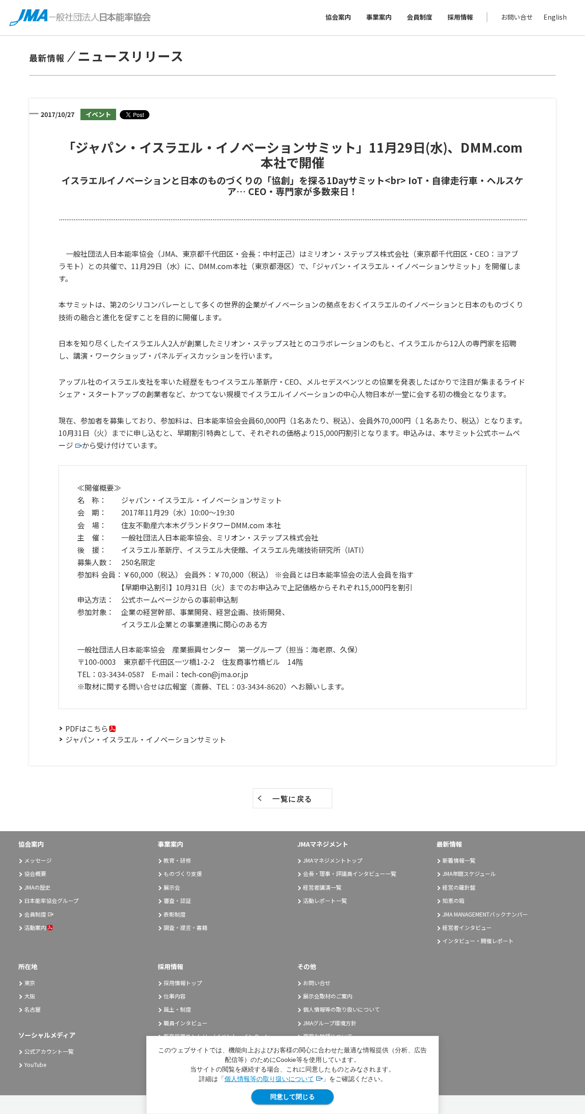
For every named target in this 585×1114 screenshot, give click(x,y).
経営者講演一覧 (322, 887)
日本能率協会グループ (51, 900)
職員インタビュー (185, 1023)
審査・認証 (177, 900)
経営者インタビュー (467, 927)
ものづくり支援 (183, 873)
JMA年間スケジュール (469, 873)
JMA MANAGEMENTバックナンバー (485, 914)
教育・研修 (177, 860)
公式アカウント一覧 (49, 1051)
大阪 (29, 996)
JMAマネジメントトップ (332, 860)
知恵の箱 (453, 900)
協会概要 (35, 873)
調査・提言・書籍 (185, 927)
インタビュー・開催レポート (478, 940)
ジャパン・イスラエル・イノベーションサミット (145, 739)
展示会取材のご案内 (327, 996)
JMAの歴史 (37, 887)
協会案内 (338, 17)
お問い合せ (517, 17)
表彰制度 (175, 914)
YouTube (35, 1064)
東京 (29, 983)
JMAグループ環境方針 (329, 1023)
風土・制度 (177, 1009)
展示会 (172, 887)
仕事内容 (175, 996)
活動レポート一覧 (325, 900)
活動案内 (35, 927)
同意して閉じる (292, 1096)
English (555, 17)
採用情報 (460, 17)
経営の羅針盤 (458, 887)
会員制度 (419, 17)
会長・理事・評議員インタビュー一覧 (349, 873)
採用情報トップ (183, 983)
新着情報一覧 (458, 860)
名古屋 (32, 1009)
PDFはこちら (86, 728)
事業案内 (379, 17)
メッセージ (38, 860)
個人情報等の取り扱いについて (269, 1078)
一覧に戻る (292, 798)
